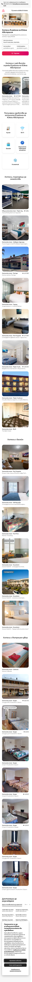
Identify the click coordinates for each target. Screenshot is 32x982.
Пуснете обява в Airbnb (19, 10)
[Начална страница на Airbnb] (3, 10)
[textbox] (8, 48)
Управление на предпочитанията (15, 970)
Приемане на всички (15, 960)
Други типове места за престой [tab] (12, 904)
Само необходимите (15, 965)
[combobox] (15, 42)
